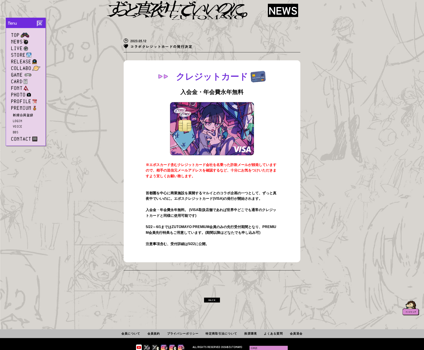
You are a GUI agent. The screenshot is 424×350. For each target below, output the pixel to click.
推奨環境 (250, 333)
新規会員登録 (23, 115)
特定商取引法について (221, 333)
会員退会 (296, 333)
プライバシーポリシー (183, 333)
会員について (130, 333)
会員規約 (154, 333)
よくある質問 (273, 333)
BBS (16, 132)
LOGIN (17, 121)
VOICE (17, 126)
